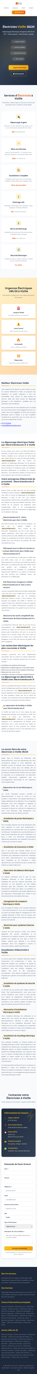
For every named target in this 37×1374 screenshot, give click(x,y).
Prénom (6, 1178)
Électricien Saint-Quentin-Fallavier (20, 1337)
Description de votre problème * (14, 1231)
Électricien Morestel (7, 1341)
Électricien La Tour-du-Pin (20, 1357)
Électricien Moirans (20, 1334)
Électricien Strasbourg (8, 1311)
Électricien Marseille (7, 1306)
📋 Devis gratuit (18, 74)
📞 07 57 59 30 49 (18, 12)
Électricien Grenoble (7, 1320)
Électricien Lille (20, 1313)
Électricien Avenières (7, 1350)
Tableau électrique (29, 1294)
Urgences (15, 8)
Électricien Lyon (20, 1306)
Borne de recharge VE (8, 1297)
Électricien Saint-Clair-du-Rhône (23, 1348)
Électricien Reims (13, 1315)
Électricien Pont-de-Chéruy (9, 1339)
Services (6, 8)
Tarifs (23, 8)
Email (6, 1195)
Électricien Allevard (25, 1339)
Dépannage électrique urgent (10, 1292)
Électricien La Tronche (15, 1346)
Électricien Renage (7, 1334)
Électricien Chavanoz (23, 1352)
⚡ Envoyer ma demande (18, 1248)
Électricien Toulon (23, 1318)
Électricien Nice (13, 1309)
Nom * (6, 1169)
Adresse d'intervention (11, 1204)
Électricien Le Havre (27, 1315)
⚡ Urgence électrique (18, 67)
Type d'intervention (10, 1222)
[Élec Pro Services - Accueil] (18, 3)
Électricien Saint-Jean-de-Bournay (11, 1355)
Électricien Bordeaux (7, 1313)
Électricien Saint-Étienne (8, 1318)
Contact (31, 8)
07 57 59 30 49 (6, 423)
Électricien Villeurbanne (15, 1322)
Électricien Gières (21, 1350)
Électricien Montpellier (24, 1311)
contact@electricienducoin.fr (11, 425)
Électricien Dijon (21, 1320)
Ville (5, 1213)
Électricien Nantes (26, 1309)
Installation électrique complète (13, 1294)
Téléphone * (8, 1187)
